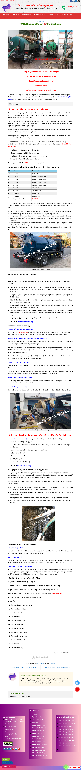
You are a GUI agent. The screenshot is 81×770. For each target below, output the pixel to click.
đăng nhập (18, 696)
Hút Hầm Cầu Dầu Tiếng (38, 750)
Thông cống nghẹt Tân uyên (66, 732)
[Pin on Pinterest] (42, 657)
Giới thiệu (34, 714)
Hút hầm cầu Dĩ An (37, 733)
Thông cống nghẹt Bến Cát (66, 734)
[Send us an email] (78, 1)
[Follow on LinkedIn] (16, 749)
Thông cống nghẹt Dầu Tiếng (66, 740)
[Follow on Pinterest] (13, 749)
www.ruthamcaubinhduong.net (13, 738)
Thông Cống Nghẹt (39, 14)
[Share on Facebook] (33, 657)
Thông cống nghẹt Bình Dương (67, 721)
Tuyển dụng (35, 722)
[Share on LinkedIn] (45, 657)
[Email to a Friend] (39, 657)
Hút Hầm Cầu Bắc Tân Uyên (39, 755)
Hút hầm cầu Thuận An (38, 730)
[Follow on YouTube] (19, 749)
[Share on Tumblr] (47, 657)
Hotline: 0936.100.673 (9, 766)
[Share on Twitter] (36, 657)
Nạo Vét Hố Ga (53, 14)
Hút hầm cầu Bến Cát (37, 739)
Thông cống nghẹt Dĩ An (65, 726)
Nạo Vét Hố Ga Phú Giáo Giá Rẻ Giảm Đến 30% (58, 667)
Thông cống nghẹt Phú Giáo (66, 743)
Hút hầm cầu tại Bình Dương (39, 744)
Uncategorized (40, 21)
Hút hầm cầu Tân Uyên (38, 736)
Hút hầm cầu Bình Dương (38, 725)
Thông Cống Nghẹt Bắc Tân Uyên (68, 746)
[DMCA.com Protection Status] (8, 743)
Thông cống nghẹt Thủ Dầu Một (67, 723)
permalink (53, 663)
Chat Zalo (6, 759)
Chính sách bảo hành (37, 719)
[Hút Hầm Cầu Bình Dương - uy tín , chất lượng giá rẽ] (7, 7)
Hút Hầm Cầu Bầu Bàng (38, 753)
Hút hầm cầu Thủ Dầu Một (39, 728)
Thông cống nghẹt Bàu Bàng (66, 737)
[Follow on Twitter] (76, 1)
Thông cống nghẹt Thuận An (66, 729)
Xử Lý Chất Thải (67, 14)
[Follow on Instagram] (73, 1)
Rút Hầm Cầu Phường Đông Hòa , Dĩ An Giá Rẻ (23, 667)
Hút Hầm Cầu (26, 14)
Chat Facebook (7, 763)
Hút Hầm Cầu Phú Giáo (38, 747)
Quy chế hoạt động (37, 717)
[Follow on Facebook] (71, 1)
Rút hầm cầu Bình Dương (38, 742)
